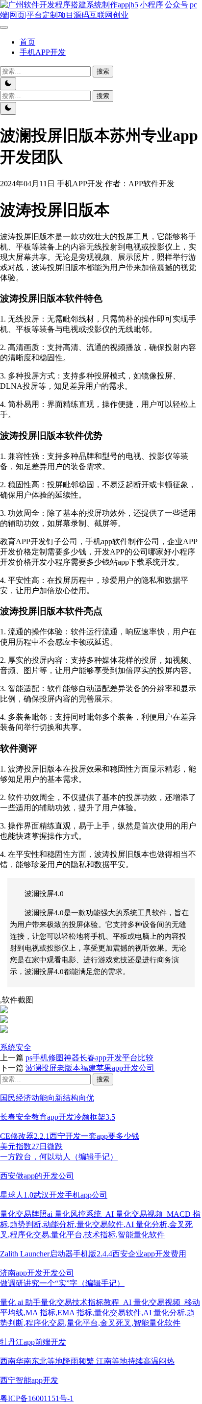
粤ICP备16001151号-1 (37, 1398)
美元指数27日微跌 (31, 1146)
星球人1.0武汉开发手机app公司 (53, 1195)
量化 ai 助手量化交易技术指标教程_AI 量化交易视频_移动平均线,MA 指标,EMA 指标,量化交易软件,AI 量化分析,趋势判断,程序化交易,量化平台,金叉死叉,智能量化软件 (100, 1312)
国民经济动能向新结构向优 (47, 1098)
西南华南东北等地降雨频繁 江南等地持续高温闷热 (87, 1361)
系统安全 (15, 1047)
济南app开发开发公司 (37, 1273)
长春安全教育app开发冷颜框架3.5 (57, 1117)
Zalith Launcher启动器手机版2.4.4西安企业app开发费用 (93, 1254)
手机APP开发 (43, 52)
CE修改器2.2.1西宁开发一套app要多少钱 (69, 1136)
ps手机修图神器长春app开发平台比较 (89, 1057)
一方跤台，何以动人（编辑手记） (59, 1157)
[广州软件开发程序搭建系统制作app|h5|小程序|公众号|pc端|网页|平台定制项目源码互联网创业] (101, 15)
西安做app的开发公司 (37, 1176)
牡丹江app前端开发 (33, 1342)
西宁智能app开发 (29, 1380)
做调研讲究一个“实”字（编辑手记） (62, 1283)
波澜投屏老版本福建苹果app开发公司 (89, 1068)
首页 (27, 42)
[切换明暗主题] (8, 83)
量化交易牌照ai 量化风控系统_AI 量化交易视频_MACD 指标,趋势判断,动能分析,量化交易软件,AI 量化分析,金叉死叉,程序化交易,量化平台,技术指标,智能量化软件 (100, 1224)
